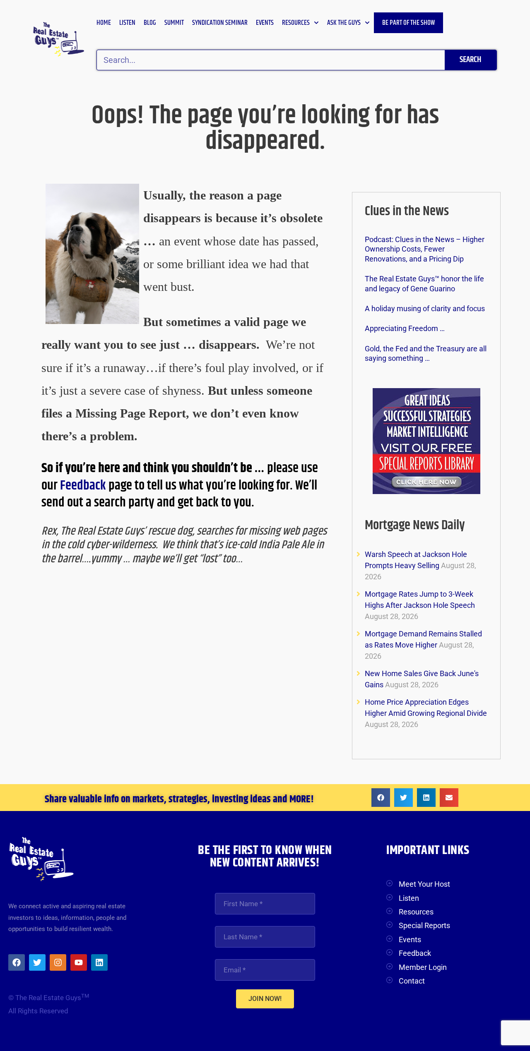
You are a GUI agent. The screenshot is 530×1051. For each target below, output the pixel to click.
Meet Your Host (424, 884)
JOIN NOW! (265, 999)
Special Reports (424, 925)
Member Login (423, 967)
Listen (127, 22)
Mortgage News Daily (415, 525)
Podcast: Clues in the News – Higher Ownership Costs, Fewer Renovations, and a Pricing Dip (424, 249)
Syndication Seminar (220, 22)
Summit (174, 22)
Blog (150, 22)
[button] (380, 797)
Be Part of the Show (408, 22)
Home (103, 22)
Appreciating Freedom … (405, 328)
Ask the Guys (344, 22)
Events (265, 22)
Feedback (84, 485)
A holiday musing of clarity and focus (425, 308)
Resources (296, 22)
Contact (412, 981)
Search (470, 59)
